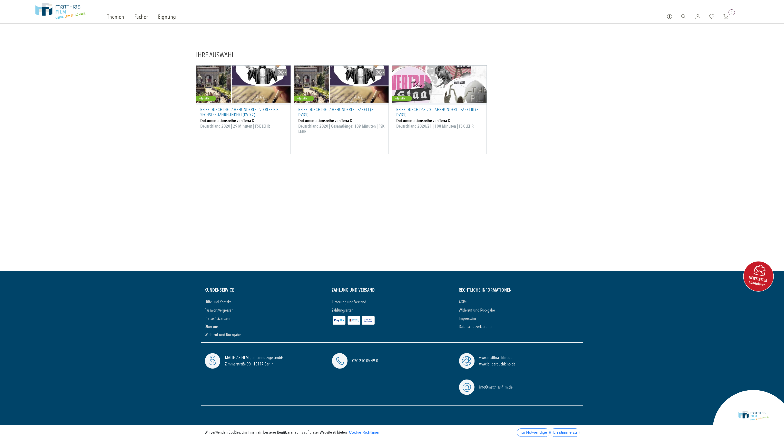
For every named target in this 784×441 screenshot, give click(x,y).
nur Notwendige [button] (533, 432)
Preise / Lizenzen (217, 318)
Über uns (211, 327)
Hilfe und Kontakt (218, 302)
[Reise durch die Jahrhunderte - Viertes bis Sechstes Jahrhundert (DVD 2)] (243, 84)
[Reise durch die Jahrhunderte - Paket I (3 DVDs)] (341, 84)
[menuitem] (115, 17)
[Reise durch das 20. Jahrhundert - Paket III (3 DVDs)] (439, 84)
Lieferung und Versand (349, 302)
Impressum (467, 318)
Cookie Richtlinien (365, 432)
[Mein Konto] (697, 16)
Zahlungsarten (342, 310)
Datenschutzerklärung (475, 327)
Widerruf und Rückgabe (223, 335)
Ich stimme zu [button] (565, 432)
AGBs (463, 302)
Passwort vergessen (219, 310)
